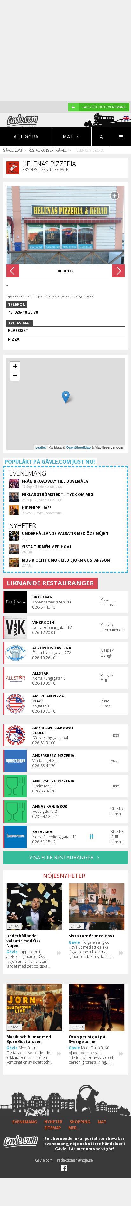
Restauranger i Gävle (48, 150)
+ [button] (15, 366)
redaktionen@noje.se (75, 1160)
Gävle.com (12, 150)
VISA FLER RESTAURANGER (62, 857)
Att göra (26, 137)
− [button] (15, 376)
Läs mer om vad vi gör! (91, 1148)
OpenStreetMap (78, 447)
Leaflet (40, 447)
